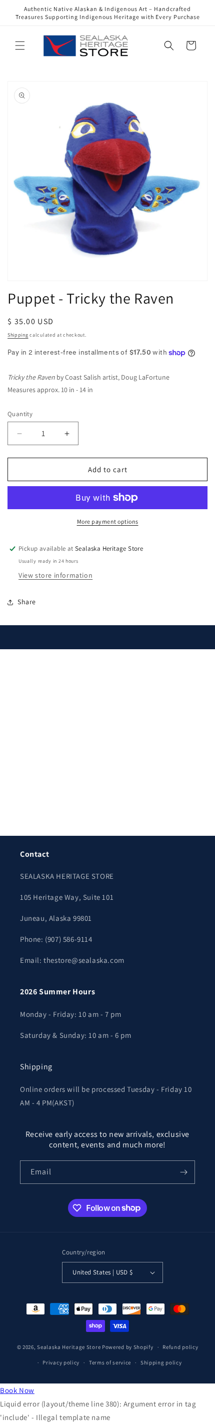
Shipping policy (161, 1362)
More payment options (107, 521)
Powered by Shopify (128, 1346)
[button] (20, 46)
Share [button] (27, 601)
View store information (55, 575)
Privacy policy (61, 1362)
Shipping (18, 335)
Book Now (17, 1390)
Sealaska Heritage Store (68, 1346)
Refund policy (180, 1346)
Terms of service (110, 1362)
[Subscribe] (183, 1172)
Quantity (20, 414)
